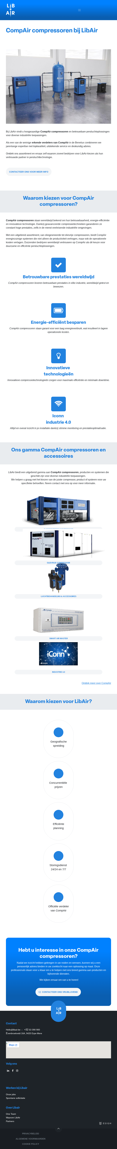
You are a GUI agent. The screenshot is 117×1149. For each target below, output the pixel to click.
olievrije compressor (58, 563)
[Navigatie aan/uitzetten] (79, 10)
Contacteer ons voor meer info (28, 172)
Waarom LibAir (13, 1117)
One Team (11, 1114)
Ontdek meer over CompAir (96, 683)
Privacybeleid (30, 1133)
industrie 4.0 (58, 672)
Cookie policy (30, 1144)
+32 (32, 1029)
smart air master (58, 638)
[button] (58, 1128)
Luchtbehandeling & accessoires (58, 596)
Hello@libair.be (13, 1029)
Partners (10, 1121)
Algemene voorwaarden (30, 1139)
